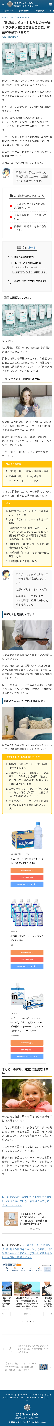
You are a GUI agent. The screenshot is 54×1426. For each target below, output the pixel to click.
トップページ (8, 11)
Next (49, 1299)
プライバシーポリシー (34, 1397)
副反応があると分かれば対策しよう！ (29, 272)
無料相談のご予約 (16, 1397)
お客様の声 (40, 11)
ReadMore (27, 1314)
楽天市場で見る (27, 877)
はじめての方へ (24, 11)
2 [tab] (25, 1321)
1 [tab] (22, 1321)
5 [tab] (33, 1321)
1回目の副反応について (22, 257)
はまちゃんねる (23, 3)
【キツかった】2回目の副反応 (26, 263)
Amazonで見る (27, 871)
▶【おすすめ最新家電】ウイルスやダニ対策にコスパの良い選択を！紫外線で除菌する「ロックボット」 (27, 1201)
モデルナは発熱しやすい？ (24, 267)
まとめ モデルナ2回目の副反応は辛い (27, 282)
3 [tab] (27, 1321)
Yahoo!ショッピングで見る (27, 884)
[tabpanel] (27, 1300)
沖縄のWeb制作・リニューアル (27, 1418)
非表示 (32, 247)
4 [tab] (30, 1321)
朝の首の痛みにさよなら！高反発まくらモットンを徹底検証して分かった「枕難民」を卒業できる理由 (27, 1303)
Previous (4, 1299)
